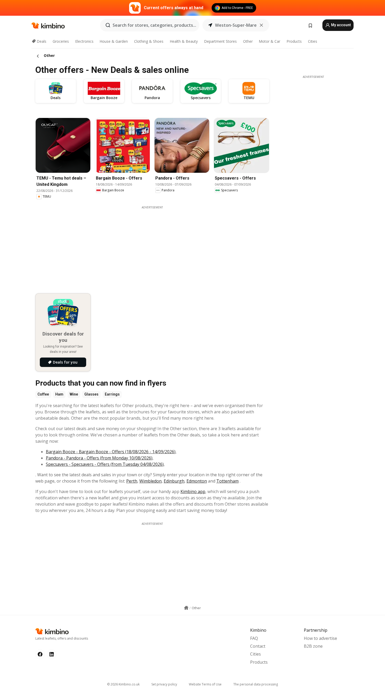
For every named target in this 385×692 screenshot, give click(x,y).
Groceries (61, 41)
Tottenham (227, 481)
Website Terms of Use (205, 684)
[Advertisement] (156, 246)
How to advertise (320, 638)
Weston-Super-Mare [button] (236, 25)
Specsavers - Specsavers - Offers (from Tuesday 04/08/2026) (105, 464)
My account (340, 25)
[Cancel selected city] (261, 25)
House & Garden (114, 41)
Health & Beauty (184, 41)
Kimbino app (192, 491)
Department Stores (220, 41)
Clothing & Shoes (148, 41)
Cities (312, 41)
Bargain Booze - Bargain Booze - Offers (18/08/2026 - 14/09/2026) (110, 452)
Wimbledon (150, 481)
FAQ (254, 638)
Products (294, 41)
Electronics (84, 41)
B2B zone (313, 646)
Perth (131, 481)
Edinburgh (174, 481)
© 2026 (123, 684)
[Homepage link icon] (186, 608)
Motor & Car (269, 41)
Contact (257, 646)
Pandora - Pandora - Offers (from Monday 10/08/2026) (99, 458)
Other (248, 41)
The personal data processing (255, 684)
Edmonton (196, 481)
